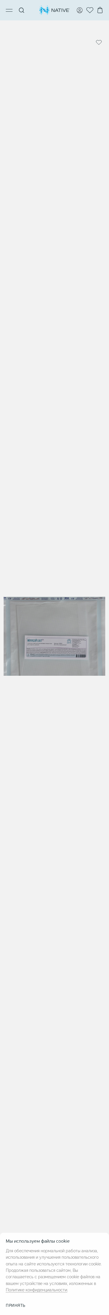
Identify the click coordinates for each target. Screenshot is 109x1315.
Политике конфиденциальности (36, 1290)
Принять (16, 1306)
